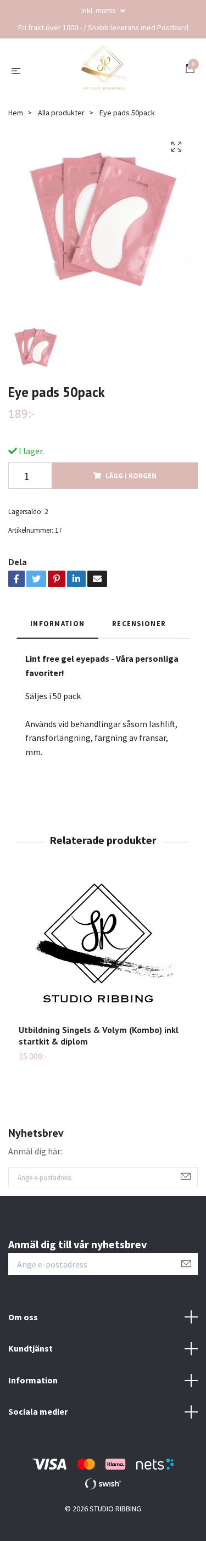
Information (33, 1380)
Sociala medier (38, 1411)
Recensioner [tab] (139, 623)
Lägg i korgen (131, 475)
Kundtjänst (30, 1348)
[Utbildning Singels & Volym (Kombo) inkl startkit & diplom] (103, 949)
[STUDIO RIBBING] (105, 70)
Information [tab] (57, 623)
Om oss (23, 1316)
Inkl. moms (99, 10)
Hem (15, 113)
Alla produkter (61, 113)
